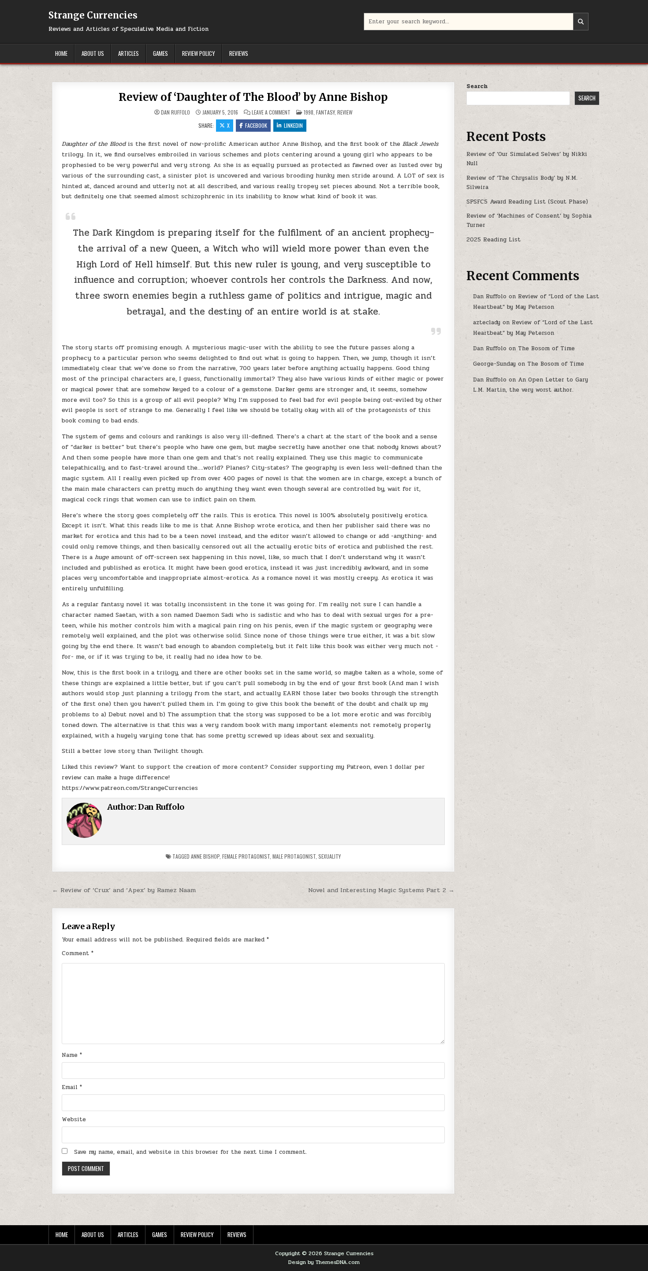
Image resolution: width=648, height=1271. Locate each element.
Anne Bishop (205, 856)
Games (160, 53)
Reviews (238, 53)
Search (477, 86)
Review (345, 112)
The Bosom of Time (546, 348)
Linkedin (293, 125)
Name (72, 1055)
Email (72, 1087)
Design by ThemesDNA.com (324, 1262)
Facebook (256, 125)
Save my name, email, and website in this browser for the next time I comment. (190, 1152)
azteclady (486, 322)
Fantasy (325, 112)
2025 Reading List (493, 239)
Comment (77, 953)
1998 (308, 112)
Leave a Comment (271, 112)
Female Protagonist (246, 856)
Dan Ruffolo (175, 112)
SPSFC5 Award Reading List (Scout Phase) (527, 201)
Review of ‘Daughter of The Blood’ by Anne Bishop (253, 97)
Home (61, 53)
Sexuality (329, 856)
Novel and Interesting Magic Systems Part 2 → (381, 890)
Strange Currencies (93, 15)
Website (74, 1119)
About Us (93, 53)
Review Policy (198, 53)
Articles (128, 53)
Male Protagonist (294, 856)
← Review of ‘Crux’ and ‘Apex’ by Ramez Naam (124, 890)
